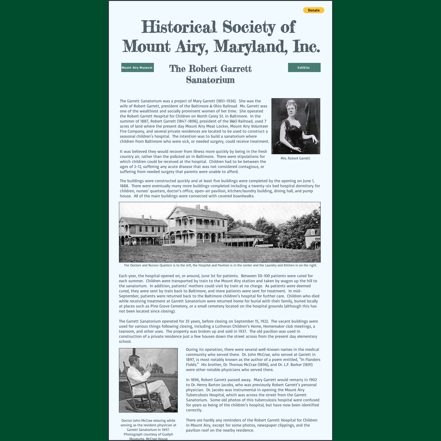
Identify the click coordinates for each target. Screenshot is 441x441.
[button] (313, 10)
